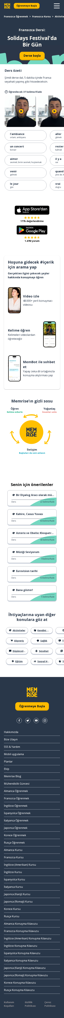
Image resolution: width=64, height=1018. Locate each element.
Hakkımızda (11, 732)
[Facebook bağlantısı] (19, 720)
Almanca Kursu (13, 850)
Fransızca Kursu (41, 16)
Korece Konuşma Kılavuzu (20, 982)
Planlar (8, 761)
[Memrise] (7, 6)
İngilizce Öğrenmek (15, 806)
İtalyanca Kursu (13, 887)
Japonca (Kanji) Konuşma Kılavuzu (24, 968)
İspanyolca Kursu (14, 879)
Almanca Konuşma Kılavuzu (21, 923)
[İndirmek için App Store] (32, 210)
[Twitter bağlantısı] (27, 720)
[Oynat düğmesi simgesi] (21, 111)
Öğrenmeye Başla (26, 5)
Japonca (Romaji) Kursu (18, 901)
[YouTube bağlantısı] (36, 720)
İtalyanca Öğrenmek (16, 820)
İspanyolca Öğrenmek (17, 813)
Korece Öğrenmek (15, 835)
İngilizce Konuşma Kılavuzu (20, 946)
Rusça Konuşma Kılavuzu (19, 990)
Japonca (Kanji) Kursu (17, 894)
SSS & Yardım (12, 747)
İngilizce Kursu (13, 872)
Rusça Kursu (11, 916)
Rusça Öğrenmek (14, 842)
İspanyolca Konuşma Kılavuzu (22, 953)
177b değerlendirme (32, 221)
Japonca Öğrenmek (15, 828)
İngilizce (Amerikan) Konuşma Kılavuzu (27, 938)
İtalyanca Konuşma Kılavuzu (21, 960)
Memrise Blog (12, 776)
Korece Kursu (12, 909)
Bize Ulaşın (11, 739)
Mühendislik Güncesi (16, 783)
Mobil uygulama (14, 754)
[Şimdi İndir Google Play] (32, 230)
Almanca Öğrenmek (16, 791)
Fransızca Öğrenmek (16, 16)
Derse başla (32, 55)
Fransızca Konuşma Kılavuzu (21, 931)
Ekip (6, 769)
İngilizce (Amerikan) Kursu (20, 864)
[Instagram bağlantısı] (44, 720)
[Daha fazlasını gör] (57, 6)
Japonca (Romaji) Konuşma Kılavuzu (26, 975)
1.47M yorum (32, 240)
